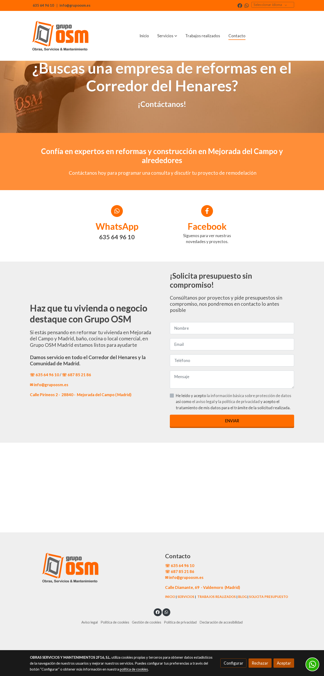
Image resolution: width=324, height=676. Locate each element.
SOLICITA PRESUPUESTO (268, 597)
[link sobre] (94, 567)
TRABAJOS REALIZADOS (216, 597)
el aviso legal (203, 401)
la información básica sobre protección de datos (249, 395)
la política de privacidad (239, 401)
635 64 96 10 (43, 5)
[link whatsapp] (247, 5)
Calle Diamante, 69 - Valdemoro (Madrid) (202, 587)
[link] (60, 35)
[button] (167, 35)
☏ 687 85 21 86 (179, 571)
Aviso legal (89, 622)
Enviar (232, 420)
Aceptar (284, 663)
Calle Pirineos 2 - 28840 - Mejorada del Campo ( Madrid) (80, 394)
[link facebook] (239, 5)
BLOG (242, 597)
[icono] (117, 211)
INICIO (170, 597)
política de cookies (134, 669)
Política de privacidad (180, 622)
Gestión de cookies (146, 622)
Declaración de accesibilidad (221, 622)
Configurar (233, 663)
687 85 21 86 (79, 374)
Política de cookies (115, 622)
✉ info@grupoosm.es (49, 384)
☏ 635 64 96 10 (45, 374)
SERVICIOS (185, 597)
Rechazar (260, 663)
